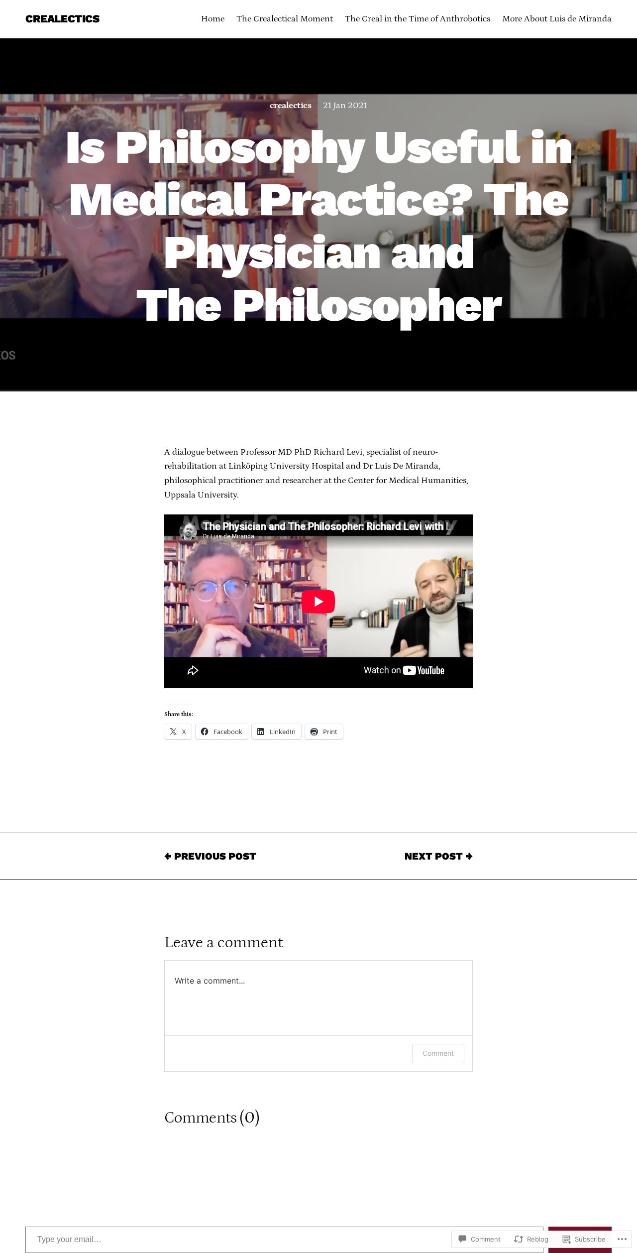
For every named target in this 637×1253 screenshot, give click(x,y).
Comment (438, 1053)
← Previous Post (210, 856)
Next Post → (439, 856)
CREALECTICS (62, 18)
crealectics (290, 106)
